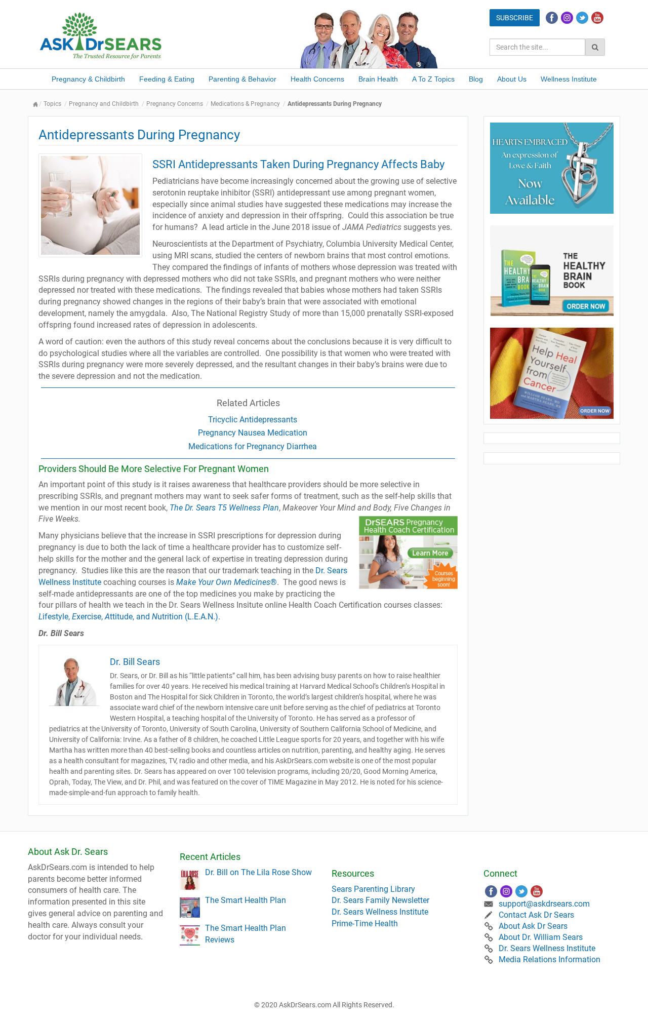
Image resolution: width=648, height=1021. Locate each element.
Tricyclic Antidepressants (252, 419)
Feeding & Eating (166, 79)
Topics (52, 103)
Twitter (582, 18)
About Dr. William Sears (541, 937)
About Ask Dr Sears (533, 926)
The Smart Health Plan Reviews (245, 934)
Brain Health (378, 79)
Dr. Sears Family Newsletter (380, 900)
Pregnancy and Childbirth (104, 103)
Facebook (552, 18)
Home (35, 104)
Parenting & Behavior (242, 79)
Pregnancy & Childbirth (88, 79)
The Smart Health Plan (245, 900)
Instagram (567, 18)
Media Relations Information (549, 959)
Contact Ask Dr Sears (536, 915)
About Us (511, 79)
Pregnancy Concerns (174, 103)
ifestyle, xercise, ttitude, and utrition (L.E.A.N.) (128, 616)
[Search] (595, 47)
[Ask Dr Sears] (101, 35)
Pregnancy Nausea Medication (252, 433)
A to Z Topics (433, 79)
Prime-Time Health (365, 923)
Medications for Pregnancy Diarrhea (252, 446)
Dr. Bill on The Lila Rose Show (258, 872)
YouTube (597, 18)
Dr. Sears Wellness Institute (380, 912)
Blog (476, 79)
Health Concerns (317, 79)
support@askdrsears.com (544, 904)
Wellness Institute (569, 79)
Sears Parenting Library (373, 889)
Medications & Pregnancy (245, 103)
